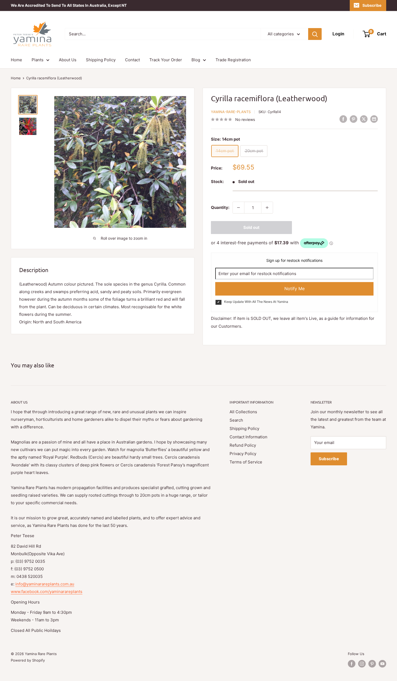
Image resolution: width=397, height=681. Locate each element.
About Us (67, 59)
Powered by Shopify (28, 660)
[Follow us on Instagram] (362, 664)
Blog (195, 59)
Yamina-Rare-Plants (231, 112)
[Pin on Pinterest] (353, 119)
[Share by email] (374, 119)
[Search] (315, 34)
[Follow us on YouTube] (382, 664)
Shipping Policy (101, 59)
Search (236, 420)
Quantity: (220, 207)
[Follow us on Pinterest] (372, 664)
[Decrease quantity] (238, 207)
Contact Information (248, 436)
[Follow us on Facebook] (351, 664)
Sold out (251, 227)
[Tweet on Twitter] (364, 119)
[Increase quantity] (267, 207)
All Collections (243, 411)
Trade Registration (233, 59)
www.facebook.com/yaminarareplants (46, 591)
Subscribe (371, 5)
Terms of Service (246, 462)
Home (16, 59)
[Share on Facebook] (343, 119)
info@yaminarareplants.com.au (44, 584)
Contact (132, 59)
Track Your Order (165, 59)
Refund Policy (243, 445)
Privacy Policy (243, 453)
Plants (37, 59)
